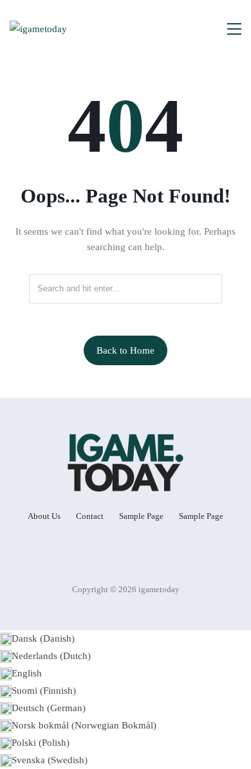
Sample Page (141, 516)
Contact (90, 516)
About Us (44, 516)
